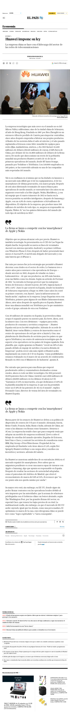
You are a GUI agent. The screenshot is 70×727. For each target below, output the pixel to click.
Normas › (62, 526)
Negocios (33, 31)
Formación (18, 31)
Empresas (38, 535)
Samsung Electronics (16, 535)
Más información (9, 544)
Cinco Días (39, 31)
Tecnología (31, 535)
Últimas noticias (8, 612)
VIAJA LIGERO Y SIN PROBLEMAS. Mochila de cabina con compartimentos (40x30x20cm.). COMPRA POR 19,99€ (58, 691)
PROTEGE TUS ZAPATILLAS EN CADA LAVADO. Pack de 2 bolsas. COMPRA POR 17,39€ (59, 700)
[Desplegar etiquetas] (63, 535)
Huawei (7, 535)
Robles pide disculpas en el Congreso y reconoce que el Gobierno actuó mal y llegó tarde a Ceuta (31, 656)
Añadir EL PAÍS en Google (60, 63)
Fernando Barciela (35, 56)
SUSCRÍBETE (52, 13)
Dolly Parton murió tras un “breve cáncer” (20, 626)
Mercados (5, 31)
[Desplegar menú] (3, 17)
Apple (25, 535)
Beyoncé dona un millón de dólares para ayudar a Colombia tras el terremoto (31, 630)
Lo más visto (6, 637)
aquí (43, 544)
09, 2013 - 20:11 (35, 58)
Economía (8, 26)
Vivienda (11, 31)
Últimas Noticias (52, 31)
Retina (45, 31)
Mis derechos (25, 31)
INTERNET (8, 36)
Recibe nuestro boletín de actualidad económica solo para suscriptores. (27, 522)
